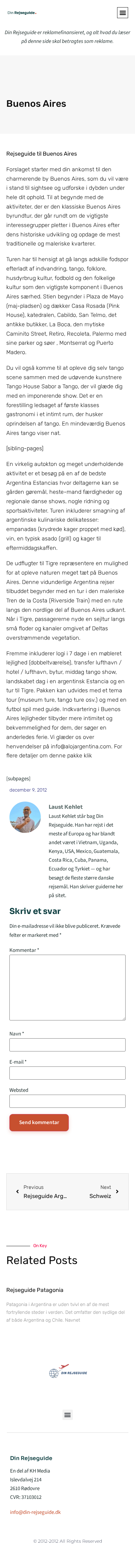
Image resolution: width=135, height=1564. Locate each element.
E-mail (18, 1062)
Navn (16, 1034)
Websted (18, 1090)
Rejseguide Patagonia (34, 1290)
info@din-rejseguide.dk (35, 1512)
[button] (122, 12)
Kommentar (24, 950)
